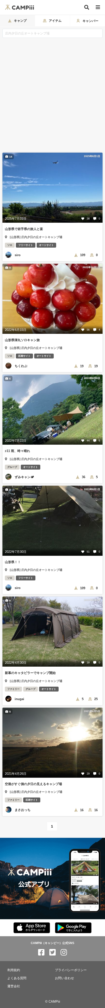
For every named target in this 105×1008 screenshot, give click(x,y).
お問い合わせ (64, 978)
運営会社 (13, 986)
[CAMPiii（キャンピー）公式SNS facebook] (41, 952)
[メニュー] (98, 7)
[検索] (87, 7)
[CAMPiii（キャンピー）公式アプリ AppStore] (31, 928)
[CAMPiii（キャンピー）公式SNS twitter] (52, 952)
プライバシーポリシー (71, 970)
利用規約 (13, 970)
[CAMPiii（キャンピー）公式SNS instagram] (64, 952)
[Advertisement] (52, 92)
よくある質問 (16, 978)
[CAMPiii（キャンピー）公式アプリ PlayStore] (73, 928)
